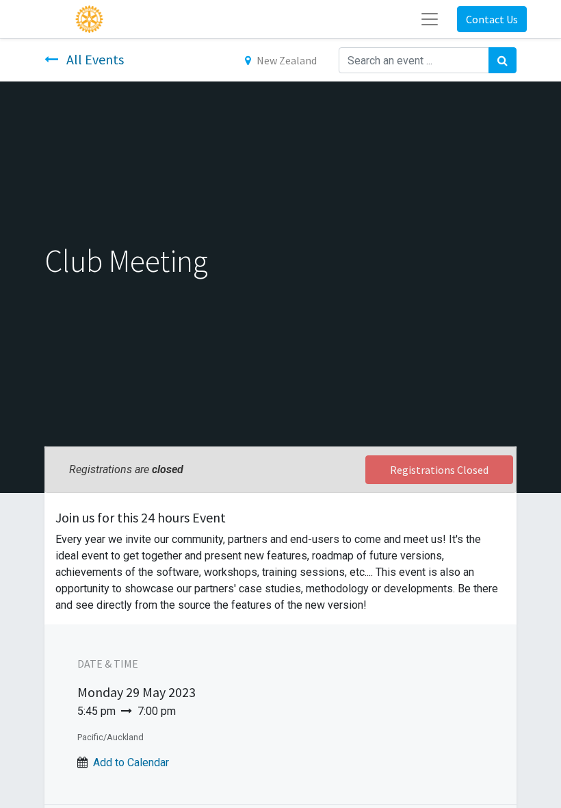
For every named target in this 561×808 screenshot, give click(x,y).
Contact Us (492, 19)
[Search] (502, 60)
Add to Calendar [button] (131, 762)
